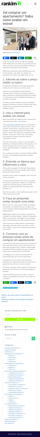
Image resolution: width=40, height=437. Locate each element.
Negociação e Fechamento (15, 413)
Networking (11, 357)
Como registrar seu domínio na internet (16, 329)
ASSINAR (20, 319)
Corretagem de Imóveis (14, 373)
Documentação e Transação (16, 384)
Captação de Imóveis (14, 407)
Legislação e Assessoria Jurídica (17, 388)
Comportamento (12, 398)
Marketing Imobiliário (14, 411)
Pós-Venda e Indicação (14, 415)
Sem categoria (9, 423)
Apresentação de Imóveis (15, 406)
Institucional (8, 352)
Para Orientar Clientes (10, 382)
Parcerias (10, 359)
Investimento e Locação (14, 386)
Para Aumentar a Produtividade (13, 363)
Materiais (10, 367)
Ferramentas (11, 365)
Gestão (10, 400)
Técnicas (10, 369)
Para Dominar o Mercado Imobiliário (14, 371)
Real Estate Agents (10, 421)
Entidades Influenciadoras (15, 375)
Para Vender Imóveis (10, 404)
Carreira (10, 396)
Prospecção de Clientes (14, 417)
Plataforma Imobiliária (10, 419)
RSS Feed (9, 327)
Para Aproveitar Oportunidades (13, 353)
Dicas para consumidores (10, 287)
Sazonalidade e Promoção (15, 392)
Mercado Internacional (14, 377)
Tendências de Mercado (14, 380)
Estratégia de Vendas (14, 409)
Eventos (10, 355)
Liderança (11, 402)
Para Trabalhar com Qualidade (13, 394)
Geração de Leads (10, 350)
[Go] (33, 338)
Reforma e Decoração (14, 390)
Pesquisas (11, 361)
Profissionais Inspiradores (15, 379)
